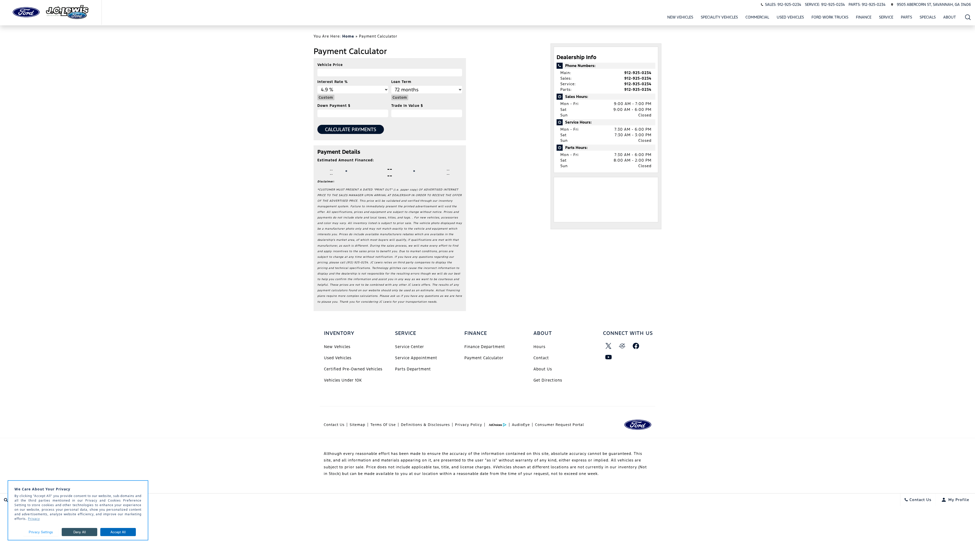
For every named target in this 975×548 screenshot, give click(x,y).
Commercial (757, 17)
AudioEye (521, 424)
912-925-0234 (638, 72)
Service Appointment (416, 357)
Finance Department (484, 346)
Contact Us (334, 424)
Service (886, 17)
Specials (928, 17)
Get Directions (547, 380)
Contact (541, 357)
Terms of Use (383, 424)
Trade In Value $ (407, 105)
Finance (863, 17)
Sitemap (357, 424)
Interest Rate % (332, 81)
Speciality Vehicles (719, 17)
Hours (539, 346)
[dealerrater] (622, 345)
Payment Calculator (483, 357)
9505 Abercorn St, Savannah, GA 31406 (934, 4)
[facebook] (636, 345)
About (949, 17)
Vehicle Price (330, 64)
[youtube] (608, 357)
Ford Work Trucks (829, 17)
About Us (542, 369)
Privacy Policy (468, 424)
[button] (968, 17)
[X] (608, 345)
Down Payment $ (333, 105)
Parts (906, 17)
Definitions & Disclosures (425, 424)
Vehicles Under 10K (343, 380)
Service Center (409, 346)
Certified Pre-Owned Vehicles (353, 369)
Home (348, 36)
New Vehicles (680, 17)
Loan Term (401, 81)
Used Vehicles (790, 17)
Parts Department (413, 369)
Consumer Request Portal (559, 424)
